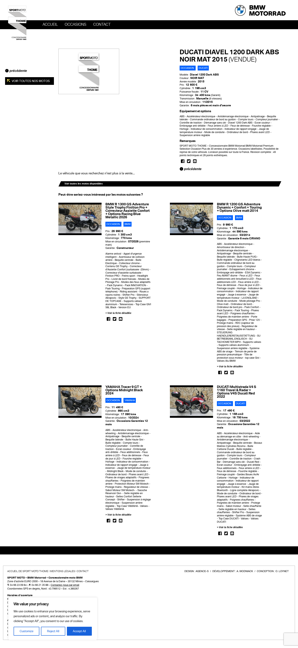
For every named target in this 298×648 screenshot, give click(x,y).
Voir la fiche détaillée (119, 313)
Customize (26, 631)
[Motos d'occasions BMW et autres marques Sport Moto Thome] (17, 22)
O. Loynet (282, 571)
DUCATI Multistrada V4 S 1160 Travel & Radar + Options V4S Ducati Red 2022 (236, 392)
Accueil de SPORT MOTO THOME (27, 571)
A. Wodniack (245, 571)
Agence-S (202, 571)
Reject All (53, 631)
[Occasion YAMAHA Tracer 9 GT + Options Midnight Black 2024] (80, 401)
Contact (102, 24)
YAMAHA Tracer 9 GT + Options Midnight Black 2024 (124, 390)
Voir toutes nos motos (30, 81)
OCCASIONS (75, 24)
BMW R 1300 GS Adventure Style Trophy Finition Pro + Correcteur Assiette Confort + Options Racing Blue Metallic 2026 (127, 210)
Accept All (79, 631)
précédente (18, 70)
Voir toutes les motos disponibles (83, 183)
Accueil (50, 24)
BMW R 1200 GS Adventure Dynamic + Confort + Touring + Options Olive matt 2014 (239, 207)
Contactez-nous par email (65, 585)
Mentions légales (62, 571)
